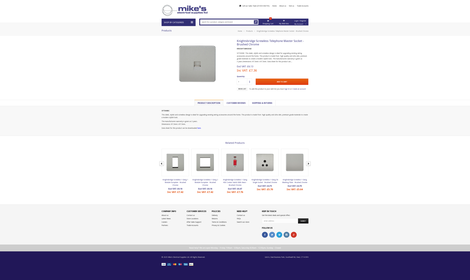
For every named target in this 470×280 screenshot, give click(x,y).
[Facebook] (265, 235)
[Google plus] (294, 235)
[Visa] (164, 264)
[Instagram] (286, 235)
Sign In (287, 89)
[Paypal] (191, 264)
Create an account (299, 89)
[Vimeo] (279, 235)
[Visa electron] (169, 264)
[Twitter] (272, 235)
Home (240, 31)
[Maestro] (180, 264)
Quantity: (241, 76)
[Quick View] (173, 162)
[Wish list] (177, 162)
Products (249, 31)
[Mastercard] (175, 264)
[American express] (186, 264)
